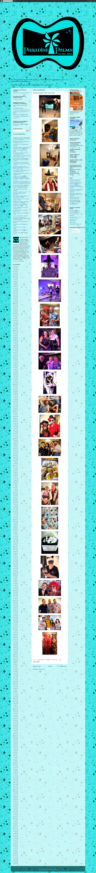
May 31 (15, 588)
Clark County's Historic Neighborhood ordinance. (75, 201)
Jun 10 (14, 538)
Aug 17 (14, 656)
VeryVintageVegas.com (75, 212)
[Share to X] (36, 661)
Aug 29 (14, 742)
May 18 (15, 382)
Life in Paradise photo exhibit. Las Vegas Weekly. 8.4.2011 (20, 197)
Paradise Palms (24, 237)
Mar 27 (14, 826)
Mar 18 (14, 457)
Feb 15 (14, 392)
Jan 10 (14, 850)
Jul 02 (14, 445)
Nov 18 (14, 278)
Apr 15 (14, 453)
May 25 (15, 698)
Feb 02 (14, 610)
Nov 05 (14, 433)
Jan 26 (14, 843)
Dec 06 (14, 333)
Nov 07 (14, 723)
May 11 (14, 789)
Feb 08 (14, 553)
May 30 (15, 539)
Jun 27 (14, 534)
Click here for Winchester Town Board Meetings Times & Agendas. (76, 194)
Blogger (56, 869)
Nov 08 (14, 511)
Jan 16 (14, 506)
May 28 (15, 345)
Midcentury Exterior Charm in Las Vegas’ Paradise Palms (20, 153)
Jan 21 (14, 465)
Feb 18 (14, 460)
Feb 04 (14, 274)
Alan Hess (72, 215)
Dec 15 (14, 718)
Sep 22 (14, 737)
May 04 (15, 592)
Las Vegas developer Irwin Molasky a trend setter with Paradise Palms (21, 148)
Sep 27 (14, 733)
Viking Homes (16, 117)
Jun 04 (14, 288)
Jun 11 (14, 490)
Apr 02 (14, 295)
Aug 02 (14, 529)
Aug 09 (14, 749)
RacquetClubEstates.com (75, 224)
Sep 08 (14, 372)
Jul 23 (14, 485)
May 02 (15, 703)
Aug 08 (14, 342)
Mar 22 (14, 600)
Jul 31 (14, 752)
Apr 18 (14, 546)
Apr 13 (14, 818)
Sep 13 (14, 570)
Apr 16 (14, 271)
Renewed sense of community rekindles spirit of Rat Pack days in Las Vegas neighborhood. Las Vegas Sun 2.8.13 (21, 178)
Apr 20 (14, 325)
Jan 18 (14, 845)
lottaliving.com (73, 220)
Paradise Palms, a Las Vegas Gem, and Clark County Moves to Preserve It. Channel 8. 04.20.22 (21, 138)
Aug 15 (14, 743)
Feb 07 (14, 504)
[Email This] (33, 661)
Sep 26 (14, 311)
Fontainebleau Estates (18, 108)
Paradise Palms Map (17, 99)
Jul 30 (14, 484)
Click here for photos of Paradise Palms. (75, 198)
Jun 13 (14, 695)
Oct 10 (14, 335)
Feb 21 (14, 711)
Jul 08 (14, 411)
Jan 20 (14, 428)
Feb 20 (14, 362)
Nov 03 (14, 365)
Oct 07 (14, 404)
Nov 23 (14, 863)
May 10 (15, 791)
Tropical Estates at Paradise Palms (21, 116)
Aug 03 (14, 575)
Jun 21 (14, 581)
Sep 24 (14, 637)
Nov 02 (14, 266)
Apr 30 (14, 705)
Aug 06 (14, 284)
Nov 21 (14, 720)
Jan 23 (14, 554)
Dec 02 (14, 399)
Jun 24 (14, 446)
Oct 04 (14, 517)
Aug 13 (14, 657)
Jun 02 (14, 381)
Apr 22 (14, 813)
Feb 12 (14, 835)
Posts (72, 229)
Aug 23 (14, 652)
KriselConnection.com (74, 210)
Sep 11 (14, 738)
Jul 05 (14, 533)
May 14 (15, 322)
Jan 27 (14, 841)
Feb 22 (14, 360)
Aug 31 (14, 374)
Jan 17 (14, 556)
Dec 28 (14, 560)
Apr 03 (14, 327)
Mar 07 (14, 710)
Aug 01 (14, 354)
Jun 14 (14, 583)
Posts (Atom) (42, 669)
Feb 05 (14, 463)
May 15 (15, 701)
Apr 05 (14, 293)
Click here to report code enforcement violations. (75, 180)
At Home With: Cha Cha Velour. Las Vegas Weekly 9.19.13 (21, 171)
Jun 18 (14, 489)
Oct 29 (14, 622)
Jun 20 (14, 536)
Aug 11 (14, 745)
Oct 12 (14, 514)
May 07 (15, 291)
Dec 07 (14, 561)
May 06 (15, 416)
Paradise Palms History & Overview (21, 92)
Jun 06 (14, 772)
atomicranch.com (73, 218)
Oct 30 (14, 730)
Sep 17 (14, 479)
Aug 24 (14, 651)
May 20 (15, 355)
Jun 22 (14, 379)
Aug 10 (14, 747)
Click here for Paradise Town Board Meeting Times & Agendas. (76, 190)
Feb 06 (14, 298)
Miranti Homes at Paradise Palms (20, 110)
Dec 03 (14, 276)
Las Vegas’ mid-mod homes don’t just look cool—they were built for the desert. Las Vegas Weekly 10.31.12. (21, 182)
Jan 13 (14, 848)
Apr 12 (14, 597)
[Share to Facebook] (37, 661)
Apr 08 (14, 419)
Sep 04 (14, 313)
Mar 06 (14, 500)
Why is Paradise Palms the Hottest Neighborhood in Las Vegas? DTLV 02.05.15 (21, 163)
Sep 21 (14, 639)
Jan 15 (14, 716)
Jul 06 (14, 580)
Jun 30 (14, 413)
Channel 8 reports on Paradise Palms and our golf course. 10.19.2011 (20, 193)
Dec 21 (14, 332)
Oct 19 (14, 367)
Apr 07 (14, 387)
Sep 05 (14, 338)
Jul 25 (14, 754)
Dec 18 (14, 349)
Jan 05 (14, 614)
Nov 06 (14, 306)
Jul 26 (14, 576)
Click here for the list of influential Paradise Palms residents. (75, 186)
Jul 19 (14, 578)
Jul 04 (14, 286)
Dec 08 (14, 364)
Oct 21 (14, 435)
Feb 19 (14, 425)
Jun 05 (14, 320)
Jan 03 (14, 507)
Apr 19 (14, 595)
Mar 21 (14, 549)
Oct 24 (14, 308)
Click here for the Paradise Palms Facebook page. (76, 183)
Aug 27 (14, 649)
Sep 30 (14, 521)
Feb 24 (14, 831)
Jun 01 (14, 673)
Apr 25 (14, 544)
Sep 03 (14, 283)
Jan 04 (14, 558)
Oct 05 (14, 566)
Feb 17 (14, 608)
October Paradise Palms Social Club (44, 93)
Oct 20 (14, 732)
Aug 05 (14, 409)
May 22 (15, 781)
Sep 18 (14, 681)
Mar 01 (14, 830)
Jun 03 (14, 268)
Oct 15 (14, 279)
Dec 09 (14, 301)
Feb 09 (14, 462)
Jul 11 (14, 689)
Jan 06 (14, 397)
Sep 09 (14, 571)
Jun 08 (14, 585)
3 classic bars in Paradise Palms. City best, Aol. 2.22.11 (20, 205)
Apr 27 (14, 804)
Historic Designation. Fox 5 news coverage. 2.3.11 (20, 208)
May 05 (15, 384)
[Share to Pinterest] (39, 661)
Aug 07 (14, 315)
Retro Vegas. (73, 222)
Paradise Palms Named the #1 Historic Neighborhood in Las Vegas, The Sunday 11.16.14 (21, 167)
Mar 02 (14, 603)
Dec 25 (14, 855)
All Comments (74, 231)
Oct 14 (14, 403)
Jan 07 (14, 430)
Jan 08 (14, 300)
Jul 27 (14, 664)
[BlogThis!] (35, 661)
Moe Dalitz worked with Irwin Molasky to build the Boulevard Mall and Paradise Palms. (21, 218)
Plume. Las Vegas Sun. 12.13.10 (20, 215)
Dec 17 (14, 857)
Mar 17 (14, 421)
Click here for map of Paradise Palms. (74, 203)
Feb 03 (14, 394)
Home (50, 666)
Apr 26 (14, 806)
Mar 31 (14, 328)
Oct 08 (14, 281)
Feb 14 (14, 713)
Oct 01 (14, 632)
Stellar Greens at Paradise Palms (20, 114)
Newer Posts (37, 666)
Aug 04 (14, 376)
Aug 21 (14, 686)
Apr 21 (14, 418)
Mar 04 (14, 423)
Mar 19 (14, 499)
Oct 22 (14, 473)
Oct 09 (14, 475)
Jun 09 (14, 770)
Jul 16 (14, 316)
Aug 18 (14, 408)
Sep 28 (14, 522)
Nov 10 (14, 676)
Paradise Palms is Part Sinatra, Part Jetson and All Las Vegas (21, 156)
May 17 (15, 541)
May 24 (15, 700)
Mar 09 (14, 602)
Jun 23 (14, 669)
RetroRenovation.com (74, 217)
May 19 (15, 784)
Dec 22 (14, 615)
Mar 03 (14, 273)
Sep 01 (14, 684)
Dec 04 (14, 303)
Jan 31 (14, 715)
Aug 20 (14, 654)
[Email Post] (60, 659)
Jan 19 (14, 396)
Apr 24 (14, 593)
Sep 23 (14, 735)
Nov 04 (14, 401)
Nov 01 (14, 678)
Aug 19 (14, 441)
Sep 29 (14, 634)
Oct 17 (14, 512)
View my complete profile (18, 261)
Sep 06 (14, 527)
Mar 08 (14, 359)
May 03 (15, 543)
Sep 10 (14, 337)
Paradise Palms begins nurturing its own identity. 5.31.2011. (21, 202)
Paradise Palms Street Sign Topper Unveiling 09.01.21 (21, 142)
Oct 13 (14, 369)
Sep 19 (14, 526)
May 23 (15, 779)
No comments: (55, 659)
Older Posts (63, 666)
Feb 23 (14, 605)
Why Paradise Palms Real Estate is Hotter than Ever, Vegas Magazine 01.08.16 (21, 159)
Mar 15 (14, 389)
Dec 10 (14, 858)
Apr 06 (14, 598)
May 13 (15, 269)
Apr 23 (14, 811)
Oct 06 (14, 370)
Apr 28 (14, 803)
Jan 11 (14, 467)
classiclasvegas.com (74, 213)
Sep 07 (14, 573)
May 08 (15, 323)
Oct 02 (14, 310)
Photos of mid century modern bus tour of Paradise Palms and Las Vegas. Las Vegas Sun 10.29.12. (21, 186)
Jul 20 (14, 666)
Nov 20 (14, 305)
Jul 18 (14, 531)
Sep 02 (14, 340)
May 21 (15, 347)
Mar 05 (14, 296)
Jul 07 (14, 377)
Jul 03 (14, 318)
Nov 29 (14, 862)
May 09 (15, 792)
